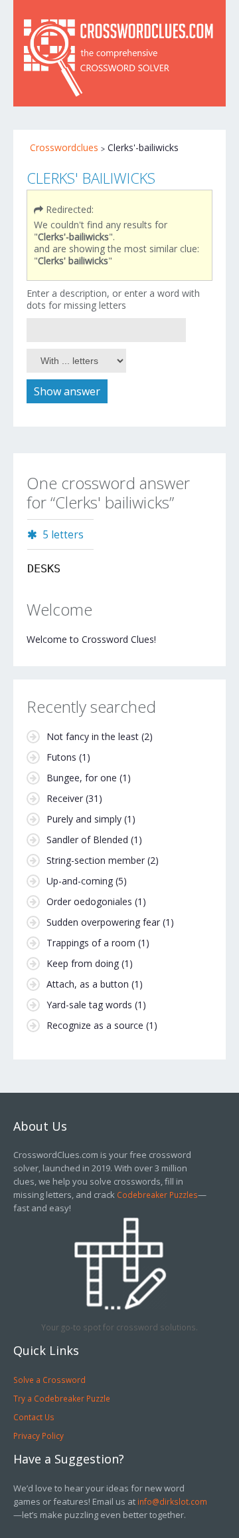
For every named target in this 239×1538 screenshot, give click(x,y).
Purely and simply (83, 819)
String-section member (95, 860)
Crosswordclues (64, 147)
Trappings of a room (90, 942)
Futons (61, 757)
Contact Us (33, 1417)
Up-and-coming (79, 880)
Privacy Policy (38, 1435)
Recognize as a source (94, 1025)
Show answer (67, 391)
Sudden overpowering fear (103, 922)
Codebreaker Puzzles (157, 1194)
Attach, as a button (87, 984)
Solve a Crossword (49, 1379)
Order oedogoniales (89, 901)
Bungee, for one (81, 777)
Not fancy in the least (92, 736)
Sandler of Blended (87, 839)
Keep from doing (82, 963)
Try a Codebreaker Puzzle (61, 1398)
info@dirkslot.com (172, 1501)
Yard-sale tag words (89, 1004)
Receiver (64, 798)
